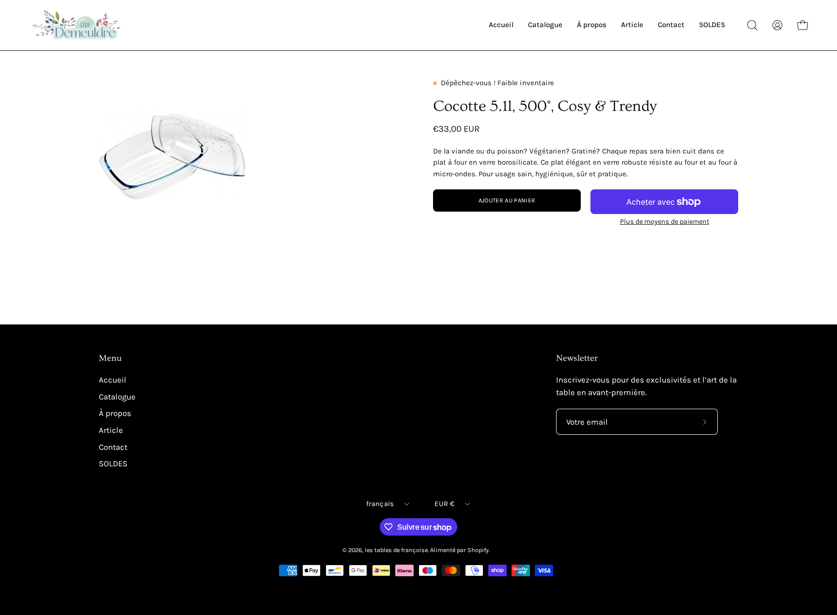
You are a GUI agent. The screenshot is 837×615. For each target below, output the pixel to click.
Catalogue (117, 396)
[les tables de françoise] (77, 25)
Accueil (112, 379)
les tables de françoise (396, 550)
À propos (115, 413)
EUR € (444, 504)
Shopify (478, 550)
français (380, 504)
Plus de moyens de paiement (664, 221)
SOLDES (113, 463)
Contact (113, 446)
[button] (752, 25)
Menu (110, 358)
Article (111, 430)
